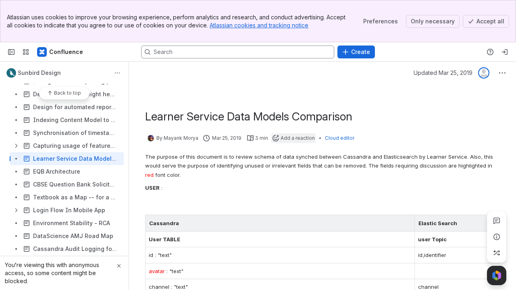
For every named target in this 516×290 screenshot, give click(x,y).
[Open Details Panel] (496, 236)
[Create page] (496, 252)
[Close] (119, 266)
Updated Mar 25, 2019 (443, 72)
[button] (406, 223)
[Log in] (504, 52)
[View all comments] (496, 220)
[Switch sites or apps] (25, 52)
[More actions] (117, 73)
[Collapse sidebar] (11, 52)
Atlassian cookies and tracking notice (259, 25)
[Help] (490, 52)
